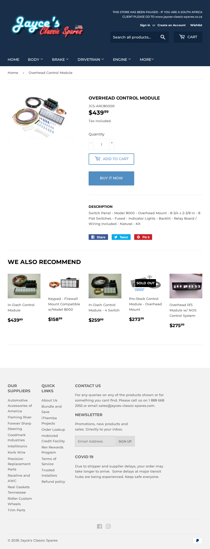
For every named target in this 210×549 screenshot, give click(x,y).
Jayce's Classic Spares (39, 540)
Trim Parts (16, 510)
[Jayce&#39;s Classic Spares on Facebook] (99, 527)
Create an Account (172, 25)
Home (13, 59)
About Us (49, 400)
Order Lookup (53, 429)
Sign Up (125, 441)
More (145, 59)
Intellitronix (17, 446)
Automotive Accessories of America (20, 405)
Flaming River (20, 417)
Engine (120, 59)
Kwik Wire (16, 452)
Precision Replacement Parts (19, 464)
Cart (191, 37)
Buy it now (111, 178)
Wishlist (196, 25)
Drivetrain (89, 59)
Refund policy (53, 481)
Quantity (96, 134)
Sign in (145, 25)
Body (34, 59)
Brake (59, 59)
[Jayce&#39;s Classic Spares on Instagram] (108, 527)
